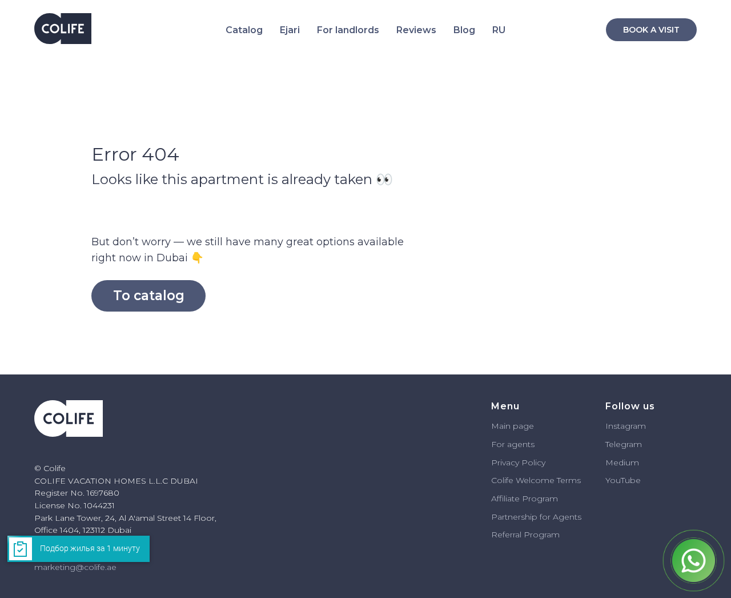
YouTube (623, 480)
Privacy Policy (518, 462)
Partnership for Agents (536, 517)
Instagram (625, 426)
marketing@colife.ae (75, 567)
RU (498, 30)
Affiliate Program (524, 498)
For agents (513, 444)
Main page (512, 426)
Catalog (244, 30)
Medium (622, 462)
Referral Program (525, 534)
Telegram (623, 444)
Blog (464, 30)
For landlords (348, 30)
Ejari (290, 30)
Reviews (416, 30)
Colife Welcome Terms (536, 480)
